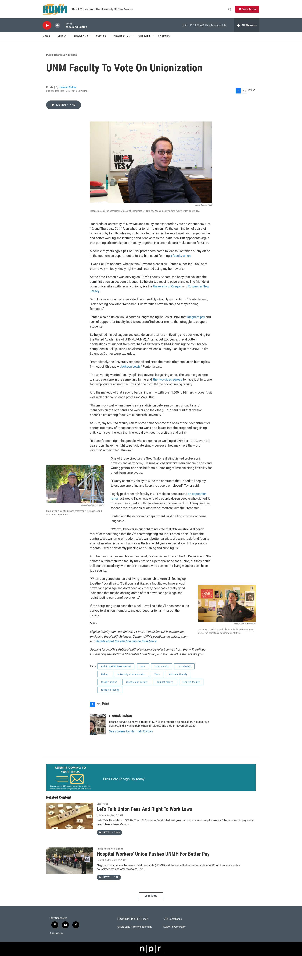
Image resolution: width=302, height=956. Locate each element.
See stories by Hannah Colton (131, 731)
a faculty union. (180, 256)
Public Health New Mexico (61, 55)
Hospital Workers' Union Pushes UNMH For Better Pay (153, 854)
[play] (47, 25)
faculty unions (109, 682)
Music (62, 36)
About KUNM (122, 36)
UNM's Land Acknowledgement (134, 927)
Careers (164, 36)
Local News (102, 803)
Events (101, 36)
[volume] (57, 25)
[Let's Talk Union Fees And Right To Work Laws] (69, 816)
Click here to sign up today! (124, 779)
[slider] (63, 25)
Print (251, 90)
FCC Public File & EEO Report (132, 919)
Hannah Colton (67, 87)
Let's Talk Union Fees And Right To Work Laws (144, 809)
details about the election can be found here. (127, 641)
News (46, 36)
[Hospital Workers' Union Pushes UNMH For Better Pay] (69, 860)
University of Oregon (167, 286)
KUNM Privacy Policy (174, 927)
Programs (81, 36)
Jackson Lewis (130, 366)
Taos (157, 674)
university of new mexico (131, 674)
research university (137, 682)
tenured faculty (191, 682)
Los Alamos (184, 666)
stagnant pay (196, 317)
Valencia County (178, 674)
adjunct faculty (165, 682)
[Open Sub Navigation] (52, 36)
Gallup (104, 674)
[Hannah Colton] (98, 724)
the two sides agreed (167, 379)
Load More (151, 895)
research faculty (110, 689)
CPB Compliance (172, 919)
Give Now (249, 9)
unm (143, 666)
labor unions (162, 666)
